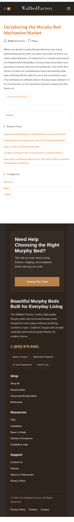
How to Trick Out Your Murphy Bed (21, 146)
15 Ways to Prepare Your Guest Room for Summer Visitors (33, 152)
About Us (8, 182)
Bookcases (16, 402)
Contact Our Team (37, 281)
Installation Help (19, 444)
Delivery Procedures (21, 438)
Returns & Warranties (22, 474)
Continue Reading (19, 97)
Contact (45, 509)
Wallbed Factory (16, 40)
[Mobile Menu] (68, 8)
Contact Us (16, 462)
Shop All (14, 383)
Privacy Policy (17, 480)
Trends (7, 194)
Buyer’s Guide (18, 432)
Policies (14, 468)
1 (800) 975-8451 (24, 346)
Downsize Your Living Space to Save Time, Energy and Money (34, 140)
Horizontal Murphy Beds (23, 396)
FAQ (12, 419)
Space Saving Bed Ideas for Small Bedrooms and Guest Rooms (35, 134)
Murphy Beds (17, 389)
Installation (16, 426)
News (35, 40)
